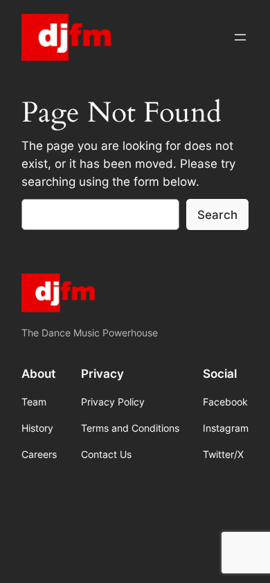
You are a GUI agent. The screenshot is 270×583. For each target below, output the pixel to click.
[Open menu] (240, 37)
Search (217, 215)
